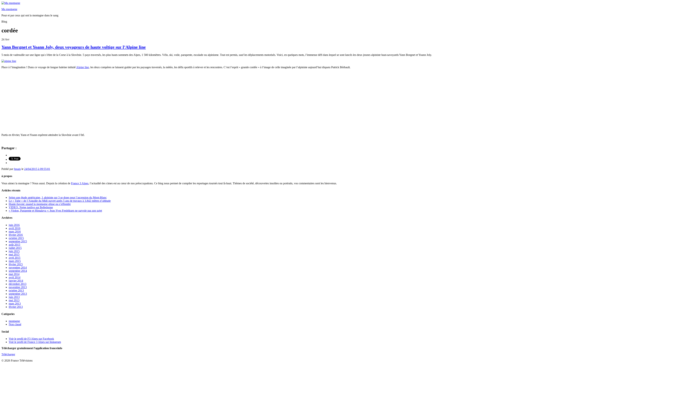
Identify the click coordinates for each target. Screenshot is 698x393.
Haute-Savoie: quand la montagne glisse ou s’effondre (40, 204)
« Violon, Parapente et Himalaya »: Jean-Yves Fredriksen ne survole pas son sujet (55, 210)
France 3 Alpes (79, 183)
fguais (17, 168)
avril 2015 (14, 257)
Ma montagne (9, 9)
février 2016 (16, 234)
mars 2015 (15, 261)
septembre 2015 (18, 241)
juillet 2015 (15, 247)
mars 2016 (15, 231)
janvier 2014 (16, 280)
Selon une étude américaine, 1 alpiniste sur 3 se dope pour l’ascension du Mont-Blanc (58, 197)
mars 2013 (15, 303)
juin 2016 (14, 225)
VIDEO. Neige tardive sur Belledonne (31, 207)
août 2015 (14, 244)
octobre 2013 (16, 290)
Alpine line (82, 67)
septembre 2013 (18, 293)
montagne (14, 321)
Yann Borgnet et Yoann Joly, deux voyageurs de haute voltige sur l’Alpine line (73, 47)
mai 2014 (14, 274)
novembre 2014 (18, 267)
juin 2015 (14, 251)
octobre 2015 (16, 238)
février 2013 (16, 306)
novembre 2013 (18, 287)
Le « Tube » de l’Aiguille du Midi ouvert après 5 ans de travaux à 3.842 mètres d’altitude (60, 200)
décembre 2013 (17, 283)
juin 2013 (14, 297)
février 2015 (16, 264)
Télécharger (8, 354)
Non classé (15, 324)
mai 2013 (14, 300)
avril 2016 (14, 228)
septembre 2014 (18, 270)
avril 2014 (14, 277)
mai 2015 (14, 254)
